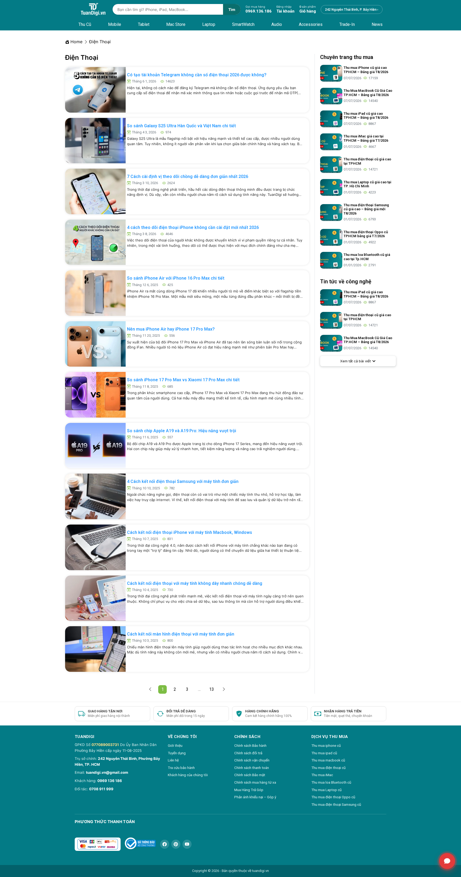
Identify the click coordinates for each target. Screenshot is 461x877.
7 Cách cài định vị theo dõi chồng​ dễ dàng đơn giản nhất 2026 (187, 176)
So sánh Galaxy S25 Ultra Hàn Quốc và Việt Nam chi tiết (181, 125)
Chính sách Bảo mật (249, 775)
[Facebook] (164, 844)
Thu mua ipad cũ (324, 753)
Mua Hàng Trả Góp (248, 790)
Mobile (114, 24)
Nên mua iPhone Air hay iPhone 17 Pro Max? (171, 329)
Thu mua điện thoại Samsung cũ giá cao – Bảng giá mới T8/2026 (366, 209)
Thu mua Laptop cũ (326, 790)
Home (76, 41)
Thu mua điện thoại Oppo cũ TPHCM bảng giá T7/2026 (366, 234)
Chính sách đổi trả (248, 753)
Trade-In (347, 24)
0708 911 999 (101, 789)
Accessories (311, 24)
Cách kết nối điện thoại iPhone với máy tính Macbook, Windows (189, 532)
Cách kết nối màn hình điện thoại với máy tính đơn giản (180, 634)
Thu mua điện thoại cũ (328, 767)
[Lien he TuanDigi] (447, 861)
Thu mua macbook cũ (328, 760)
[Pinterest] (175, 844)
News (377, 24)
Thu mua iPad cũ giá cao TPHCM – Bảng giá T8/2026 (366, 116)
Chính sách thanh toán (251, 767)
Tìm (231, 9)
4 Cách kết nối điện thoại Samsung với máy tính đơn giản (183, 481)
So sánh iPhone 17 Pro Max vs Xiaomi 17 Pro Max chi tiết (183, 379)
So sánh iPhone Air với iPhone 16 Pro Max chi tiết (175, 278)
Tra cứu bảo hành (181, 767)
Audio (276, 24)
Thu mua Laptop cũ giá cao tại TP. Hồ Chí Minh (367, 184)
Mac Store (175, 24)
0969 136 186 (109, 781)
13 (212, 688)
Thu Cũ (84, 24)
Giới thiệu (175, 745)
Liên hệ (173, 760)
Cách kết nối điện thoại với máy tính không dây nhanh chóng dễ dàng (194, 583)
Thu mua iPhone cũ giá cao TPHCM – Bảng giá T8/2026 (366, 70)
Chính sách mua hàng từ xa (255, 782)
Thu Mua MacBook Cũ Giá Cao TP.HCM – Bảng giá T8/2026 (368, 93)
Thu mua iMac (322, 775)
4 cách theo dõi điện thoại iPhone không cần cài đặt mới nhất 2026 (193, 227)
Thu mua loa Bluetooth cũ (331, 782)
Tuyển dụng (177, 753)
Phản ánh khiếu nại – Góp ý (255, 797)
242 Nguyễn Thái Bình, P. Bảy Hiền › (351, 9)
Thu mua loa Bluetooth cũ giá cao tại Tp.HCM (367, 257)
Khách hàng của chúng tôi (188, 775)
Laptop (208, 24)
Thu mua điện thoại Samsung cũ (336, 804)
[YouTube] (187, 844)
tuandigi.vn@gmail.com (107, 772)
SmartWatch (243, 24)
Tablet (143, 24)
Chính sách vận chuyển (251, 760)
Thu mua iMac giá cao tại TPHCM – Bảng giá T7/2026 (366, 138)
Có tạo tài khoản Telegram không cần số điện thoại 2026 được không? (197, 74)
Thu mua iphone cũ (326, 745)
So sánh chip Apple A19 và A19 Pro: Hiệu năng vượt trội (181, 430)
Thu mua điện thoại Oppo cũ (333, 797)
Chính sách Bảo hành (250, 745)
